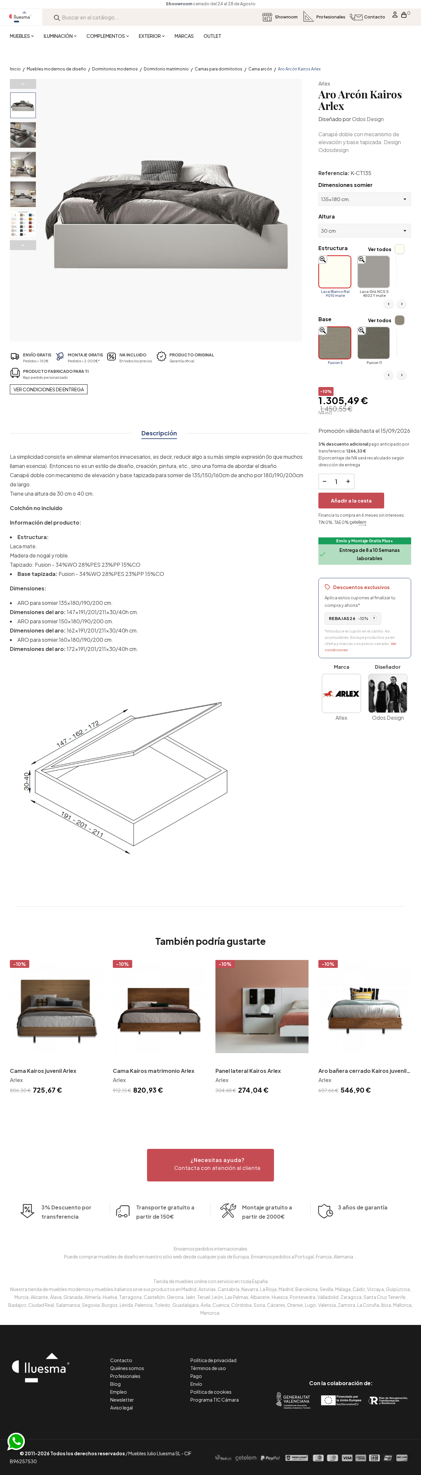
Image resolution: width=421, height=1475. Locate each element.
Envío (196, 1384)
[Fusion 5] (334, 342)
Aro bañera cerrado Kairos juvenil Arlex (362, 1071)
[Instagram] (356, 1355)
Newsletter (122, 1400)
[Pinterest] (326, 1355)
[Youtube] (370, 1355)
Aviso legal (121, 1407)
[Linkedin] (341, 1355)
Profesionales (125, 1376)
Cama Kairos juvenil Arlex (43, 1070)
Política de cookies (211, 1392)
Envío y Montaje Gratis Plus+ (364, 540)
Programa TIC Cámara (214, 1400)
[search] (57, 17)
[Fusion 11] (373, 342)
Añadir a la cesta (351, 500)
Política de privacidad (213, 1360)
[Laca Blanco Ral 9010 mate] (334, 271)
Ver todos (379, 249)
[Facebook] (311, 1355)
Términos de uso (208, 1368)
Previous (23, 84)
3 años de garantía (362, 1207)
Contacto (121, 1360)
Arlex (324, 83)
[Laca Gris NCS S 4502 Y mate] (373, 271)
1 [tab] (210, 1107)
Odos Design (368, 119)
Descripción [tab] (159, 433)
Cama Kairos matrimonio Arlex (153, 1070)
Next (23, 245)
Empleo (118, 1392)
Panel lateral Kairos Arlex (248, 1070)
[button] (210, 1165)
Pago (196, 1376)
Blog (115, 1384)
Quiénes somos (127, 1368)
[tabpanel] (56, 1028)
